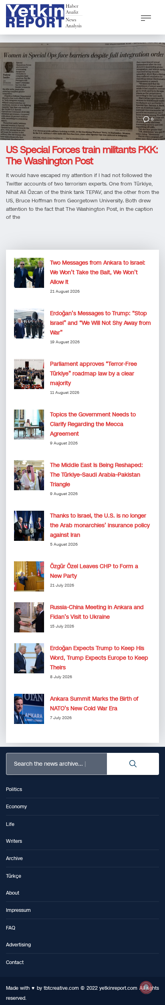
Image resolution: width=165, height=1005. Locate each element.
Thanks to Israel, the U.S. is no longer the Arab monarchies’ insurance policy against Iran (100, 525)
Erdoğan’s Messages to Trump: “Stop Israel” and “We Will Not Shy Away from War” (100, 323)
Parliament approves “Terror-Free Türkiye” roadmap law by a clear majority (93, 373)
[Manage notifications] (146, 987)
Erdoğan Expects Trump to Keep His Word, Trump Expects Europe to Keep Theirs (99, 657)
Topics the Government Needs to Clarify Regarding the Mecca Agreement (93, 424)
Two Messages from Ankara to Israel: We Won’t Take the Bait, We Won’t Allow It (97, 272)
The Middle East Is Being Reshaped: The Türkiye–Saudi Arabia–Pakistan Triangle (96, 474)
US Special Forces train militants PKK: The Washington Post (82, 155)
